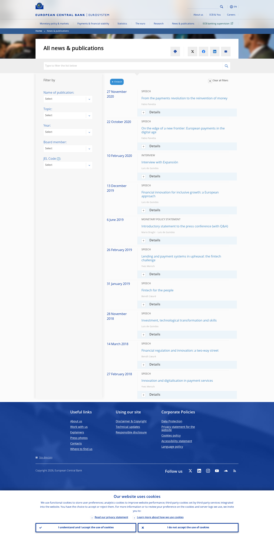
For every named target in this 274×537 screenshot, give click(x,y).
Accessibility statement (176, 441)
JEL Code (51, 159)
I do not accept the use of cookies (188, 527)
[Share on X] (192, 51)
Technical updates (128, 427)
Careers (231, 15)
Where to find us (81, 449)
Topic (47, 109)
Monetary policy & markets (54, 24)
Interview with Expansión (159, 162)
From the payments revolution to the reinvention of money (184, 98)
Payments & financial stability (93, 24)
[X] (190, 471)
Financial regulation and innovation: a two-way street (180, 350)
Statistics (122, 24)
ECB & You (215, 15)
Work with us (79, 427)
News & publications (183, 24)
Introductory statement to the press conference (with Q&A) (184, 226)
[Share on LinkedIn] (214, 51)
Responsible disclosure (131, 432)
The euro (140, 24)
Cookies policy (171, 435)
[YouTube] (217, 471)
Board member (54, 142)
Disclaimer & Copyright (131, 421)
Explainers (77, 432)
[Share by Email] (226, 51)
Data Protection (171, 421)
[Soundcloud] (226, 471)
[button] (227, 6)
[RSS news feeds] (234, 471)
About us (198, 15)
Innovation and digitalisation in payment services (177, 381)
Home (39, 31)
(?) (58, 159)
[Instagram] (208, 471)
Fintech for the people (157, 290)
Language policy (172, 446)
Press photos (79, 438)
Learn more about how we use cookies (160, 517)
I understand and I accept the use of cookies (86, 527)
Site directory (45, 458)
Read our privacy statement (111, 517)
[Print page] (175, 51)
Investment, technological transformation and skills (179, 320)
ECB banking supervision (216, 24)
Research (159, 24)
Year (46, 125)
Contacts (76, 443)
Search (221, 7)
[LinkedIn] (199, 471)
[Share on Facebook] (203, 51)
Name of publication (58, 92)
